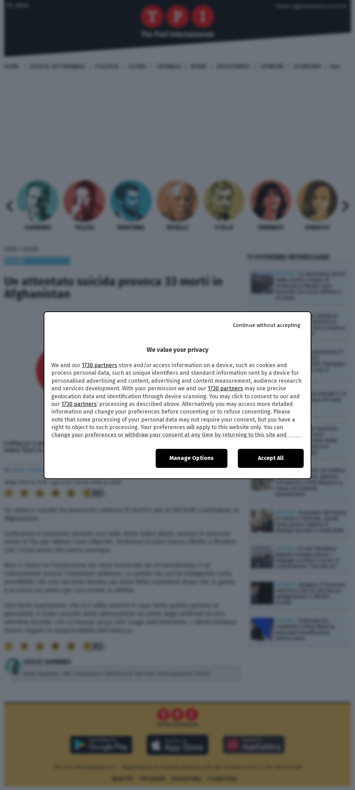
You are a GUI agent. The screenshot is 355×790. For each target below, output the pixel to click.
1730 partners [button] (99, 365)
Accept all (271, 458)
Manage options (192, 458)
